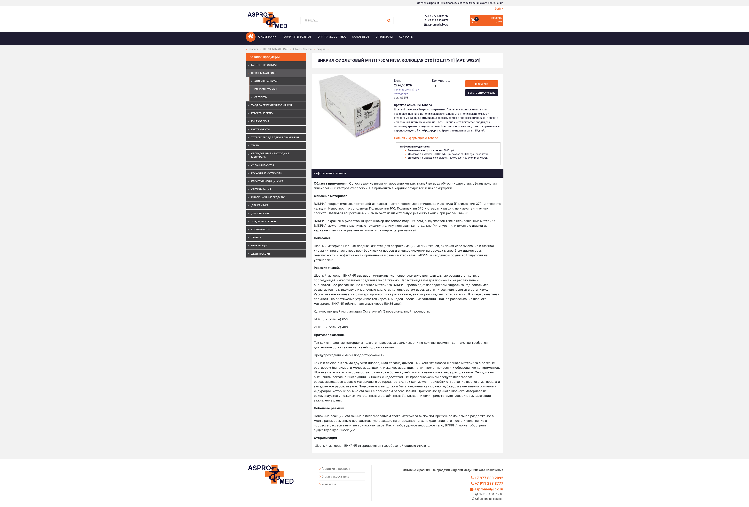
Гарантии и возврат (335, 469)
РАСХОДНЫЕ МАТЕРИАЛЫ (266, 173)
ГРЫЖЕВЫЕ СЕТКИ (262, 113)
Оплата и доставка (332, 36)
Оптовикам (384, 36)
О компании (267, 36)
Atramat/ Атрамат (266, 81)
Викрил (321, 49)
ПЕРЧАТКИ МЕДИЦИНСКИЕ (267, 181)
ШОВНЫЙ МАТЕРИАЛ (275, 49)
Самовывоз (360, 36)
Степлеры (260, 97)
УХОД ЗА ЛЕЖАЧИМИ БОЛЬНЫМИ (271, 105)
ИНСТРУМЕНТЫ (260, 129)
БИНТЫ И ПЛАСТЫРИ (264, 65)
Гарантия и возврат (297, 36)
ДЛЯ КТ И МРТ (259, 205)
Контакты (406, 36)
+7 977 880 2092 (437, 16)
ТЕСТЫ (255, 145)
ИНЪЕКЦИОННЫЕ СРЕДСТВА (268, 197)
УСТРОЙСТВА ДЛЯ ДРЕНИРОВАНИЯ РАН (275, 137)
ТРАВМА (256, 237)
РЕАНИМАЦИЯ (259, 245)
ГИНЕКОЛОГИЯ (260, 121)
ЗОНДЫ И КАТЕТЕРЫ (263, 221)
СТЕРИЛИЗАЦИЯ (261, 189)
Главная (253, 49)
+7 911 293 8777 (437, 20)
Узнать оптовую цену (481, 92)
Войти (498, 8)
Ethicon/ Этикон (302, 49)
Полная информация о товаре (416, 138)
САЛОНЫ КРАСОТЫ (262, 165)
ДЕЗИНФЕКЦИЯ (260, 253)
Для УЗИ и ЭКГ (260, 213)
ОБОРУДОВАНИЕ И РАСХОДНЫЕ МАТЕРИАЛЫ (270, 155)
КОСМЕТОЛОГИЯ (261, 229)
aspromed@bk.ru (437, 24)
